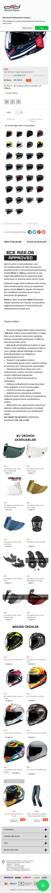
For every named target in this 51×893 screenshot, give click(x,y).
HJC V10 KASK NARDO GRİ (36, 769)
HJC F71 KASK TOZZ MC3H (13, 660)
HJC (6, 69)
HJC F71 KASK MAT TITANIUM (37, 733)
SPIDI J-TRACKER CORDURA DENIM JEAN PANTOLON (37, 815)
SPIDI (37, 811)
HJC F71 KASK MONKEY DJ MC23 (14, 815)
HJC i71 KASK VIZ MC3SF (35, 696)
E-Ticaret (18, 890)
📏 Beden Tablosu (11, 93)
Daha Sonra (27, 28)
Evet (42, 28)
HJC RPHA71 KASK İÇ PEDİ (36, 542)
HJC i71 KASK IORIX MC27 (13, 733)
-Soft (12, 890)
